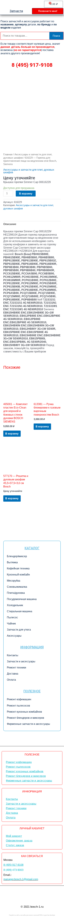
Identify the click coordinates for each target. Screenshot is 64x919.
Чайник (11, 623)
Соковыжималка (17, 586)
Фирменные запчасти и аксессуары (28, 724)
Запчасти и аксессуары (21, 661)
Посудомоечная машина (22, 599)
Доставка (12, 673)
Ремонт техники (16, 667)
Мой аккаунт (14, 836)
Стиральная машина (19, 611)
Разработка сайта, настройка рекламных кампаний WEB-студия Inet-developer (32, 915)
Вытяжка (12, 562)
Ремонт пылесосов (18, 705)
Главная (7, 154)
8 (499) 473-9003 (13, 870)
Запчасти (16, 11)
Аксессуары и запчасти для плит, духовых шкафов (28, 171)
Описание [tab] (9, 224)
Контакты (12, 655)
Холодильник (15, 605)
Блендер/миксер (17, 556)
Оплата (11, 679)
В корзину (25, 193)
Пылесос (12, 617)
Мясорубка (13, 580)
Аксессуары (14, 635)
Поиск (56, 35)
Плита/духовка (16, 592)
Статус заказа (15, 845)
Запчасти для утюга (19, 629)
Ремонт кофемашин (19, 699)
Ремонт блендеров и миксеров (25, 717)
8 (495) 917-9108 (32, 65)
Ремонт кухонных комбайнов (24, 711)
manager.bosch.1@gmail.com (20, 879)
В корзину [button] (12, 433)
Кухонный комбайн (18, 574)
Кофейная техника (18, 568)
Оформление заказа (19, 840)
